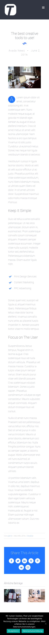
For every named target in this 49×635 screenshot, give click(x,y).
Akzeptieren (13, 631)
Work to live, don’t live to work (12, 596)
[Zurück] (6, 595)
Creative (30, 536)
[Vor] (43, 595)
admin (9, 536)
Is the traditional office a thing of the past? (36, 596)
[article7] (24, 67)
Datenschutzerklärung (32, 631)
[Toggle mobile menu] (43, 7)
